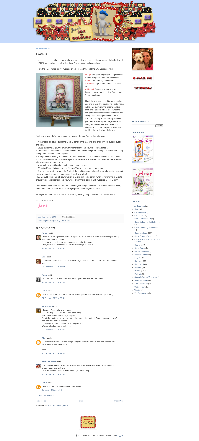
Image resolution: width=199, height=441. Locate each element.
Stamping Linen (141, 280)
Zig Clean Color (141, 293)
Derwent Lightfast (141, 251)
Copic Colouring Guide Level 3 (147, 222)
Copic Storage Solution (144, 236)
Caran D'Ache (140, 212)
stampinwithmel (49, 362)
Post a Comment (46, 395)
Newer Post (41, 401)
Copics (46, 221)
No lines (137, 267)
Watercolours (140, 287)
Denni (44, 275)
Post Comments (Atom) (58, 405)
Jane (44, 257)
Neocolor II (139, 264)
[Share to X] (68, 217)
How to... (138, 261)
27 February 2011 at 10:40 (53, 330)
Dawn (44, 291)
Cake (136, 209)
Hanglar (53, 221)
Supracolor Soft (141, 283)
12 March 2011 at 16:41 (52, 390)
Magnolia (60, 221)
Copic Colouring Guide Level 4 (147, 227)
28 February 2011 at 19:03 (53, 374)
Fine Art (137, 258)
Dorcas (45, 233)
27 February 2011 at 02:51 (53, 298)
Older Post (118, 401)
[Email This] (63, 217)
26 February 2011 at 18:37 (53, 248)
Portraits (138, 274)
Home (80, 401)
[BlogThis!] (65, 217)
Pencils (68, 221)
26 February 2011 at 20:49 (53, 282)
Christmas (138, 215)
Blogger (119, 435)
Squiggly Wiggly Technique (145, 277)
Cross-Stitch (139, 248)
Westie (137, 290)
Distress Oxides (141, 255)
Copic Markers (140, 233)
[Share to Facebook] (70, 217)
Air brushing (139, 206)
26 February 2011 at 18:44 (53, 267)
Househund (47, 306)
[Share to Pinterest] (73, 217)
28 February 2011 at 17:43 (53, 353)
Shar (44, 338)
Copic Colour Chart (142, 219)
